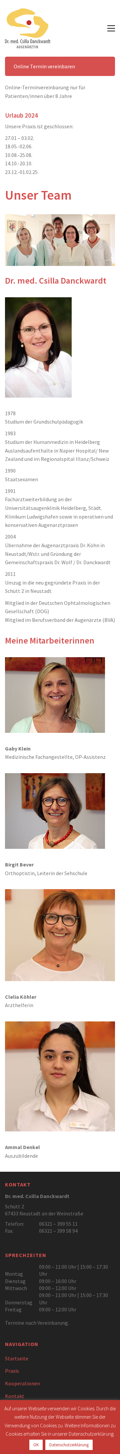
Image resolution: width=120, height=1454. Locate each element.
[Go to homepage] (27, 28)
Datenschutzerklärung (69, 1445)
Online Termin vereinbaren (44, 66)
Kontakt (14, 1396)
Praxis (12, 1370)
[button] (111, 28)
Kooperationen (22, 1383)
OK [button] (36, 1445)
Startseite (16, 1358)
